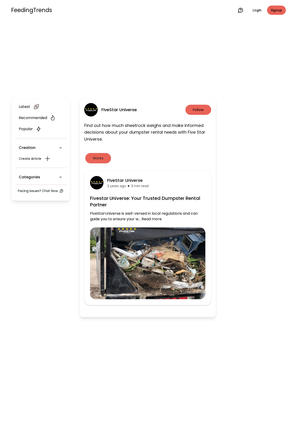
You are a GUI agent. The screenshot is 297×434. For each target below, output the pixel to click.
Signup (276, 10)
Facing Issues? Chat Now (38, 191)
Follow (198, 109)
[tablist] (147, 158)
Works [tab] (98, 158)
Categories (29, 177)
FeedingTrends (31, 10)
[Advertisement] (148, 58)
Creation (27, 147)
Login (257, 10)
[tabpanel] (147, 237)
